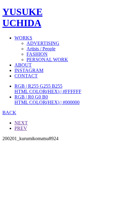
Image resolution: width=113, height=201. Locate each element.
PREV (20, 128)
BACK (9, 112)
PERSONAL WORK (47, 59)
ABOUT (23, 65)
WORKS (23, 37)
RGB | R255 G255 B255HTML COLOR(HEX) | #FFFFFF (47, 88)
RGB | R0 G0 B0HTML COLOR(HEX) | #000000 (47, 99)
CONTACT (26, 75)
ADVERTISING (43, 43)
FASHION (37, 54)
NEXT (21, 122)
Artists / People (41, 48)
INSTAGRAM (28, 70)
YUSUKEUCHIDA (22, 17)
